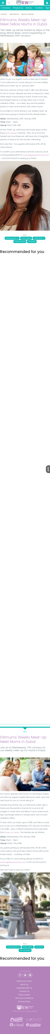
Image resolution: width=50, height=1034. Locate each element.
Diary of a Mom (12, 832)
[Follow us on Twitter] (25, 975)
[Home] (25, 2)
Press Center (24, 994)
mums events (28, 947)
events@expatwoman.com (36, 155)
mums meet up (39, 238)
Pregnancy (18, 7)
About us (24, 984)
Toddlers (39, 7)
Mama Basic (11, 133)
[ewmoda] (33, 1019)
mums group (26, 238)
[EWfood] (16, 1024)
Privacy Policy (24, 1001)
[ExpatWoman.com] (16, 1019)
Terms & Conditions (24, 998)
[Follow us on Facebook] (20, 975)
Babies (29, 7)
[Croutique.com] (33, 1024)
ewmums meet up (12, 238)
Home (4, 14)
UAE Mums (14, 14)
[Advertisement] (25, 367)
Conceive (5, 7)
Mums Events (28, 14)
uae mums (32, 242)
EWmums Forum (24, 981)
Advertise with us (24, 988)
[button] (3, 3)
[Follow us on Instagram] (30, 975)
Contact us (24, 991)
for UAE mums (19, 242)
